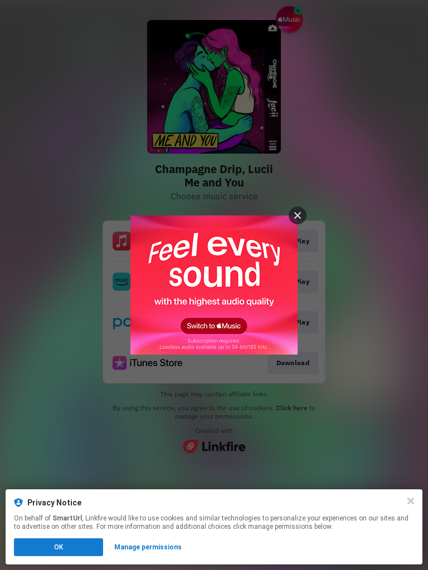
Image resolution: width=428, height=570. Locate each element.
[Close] (411, 501)
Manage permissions (148, 547)
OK (58, 547)
